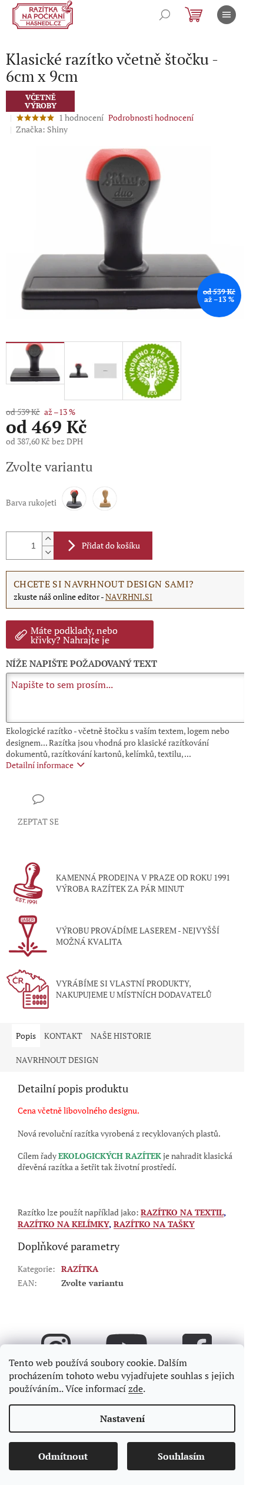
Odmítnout (63, 1456)
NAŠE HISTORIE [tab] (121, 1035)
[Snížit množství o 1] (48, 552)
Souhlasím (181, 1456)
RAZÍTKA (79, 1268)
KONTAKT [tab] (63, 1035)
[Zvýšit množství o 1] (48, 539)
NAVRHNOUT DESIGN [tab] (57, 1059)
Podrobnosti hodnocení (151, 117)
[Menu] (226, 14)
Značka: (42, 129)
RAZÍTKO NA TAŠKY (154, 1224)
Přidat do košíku (111, 545)
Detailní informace (40, 764)
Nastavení (122, 1418)
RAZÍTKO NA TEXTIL (182, 1212)
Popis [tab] (26, 1035)
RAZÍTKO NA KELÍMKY (63, 1224)
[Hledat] (165, 14)
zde (135, 1388)
